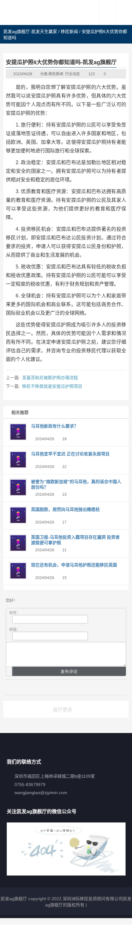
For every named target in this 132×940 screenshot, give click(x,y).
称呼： (14, 613)
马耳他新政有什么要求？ (54, 426)
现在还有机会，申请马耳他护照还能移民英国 (74, 564)
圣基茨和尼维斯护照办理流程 (50, 377)
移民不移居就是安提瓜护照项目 (52, 386)
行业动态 (72, 74)
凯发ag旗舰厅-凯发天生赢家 (30, 31)
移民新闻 (69, 31)
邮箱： (14, 629)
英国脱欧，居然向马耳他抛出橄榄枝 (65, 509)
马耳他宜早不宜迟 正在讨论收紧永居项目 (70, 453)
